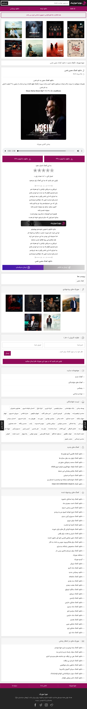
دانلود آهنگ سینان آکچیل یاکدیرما (70, 669)
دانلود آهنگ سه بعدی (75, 581)
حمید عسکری (70, 419)
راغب (30, 424)
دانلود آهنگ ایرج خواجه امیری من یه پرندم (68, 512)
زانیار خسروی (22, 419)
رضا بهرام (24, 434)
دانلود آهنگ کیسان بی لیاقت (72, 661)
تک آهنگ (72, 9)
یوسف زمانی (80, 408)
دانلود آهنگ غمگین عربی (74, 624)
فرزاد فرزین (48, 408)
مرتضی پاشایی (50, 424)
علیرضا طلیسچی (45, 434)
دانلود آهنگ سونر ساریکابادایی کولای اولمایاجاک (66, 673)
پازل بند (43, 429)
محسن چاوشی (62, 424)
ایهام (5, 413)
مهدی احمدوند (39, 424)
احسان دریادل (11, 419)
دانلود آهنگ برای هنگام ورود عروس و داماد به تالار (65, 542)
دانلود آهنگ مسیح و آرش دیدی (72, 516)
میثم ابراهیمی (58, 408)
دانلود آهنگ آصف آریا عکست (73, 525)
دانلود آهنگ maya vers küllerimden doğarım (67, 484)
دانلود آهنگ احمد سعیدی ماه (72, 503)
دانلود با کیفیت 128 (21, 159)
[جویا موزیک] (78, 3)
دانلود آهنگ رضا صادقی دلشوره (72, 499)
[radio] (52, 170)
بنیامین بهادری (49, 419)
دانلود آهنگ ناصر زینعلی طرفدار (72, 678)
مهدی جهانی (33, 434)
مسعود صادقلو (56, 434)
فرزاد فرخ (39, 408)
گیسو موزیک (78, 559)
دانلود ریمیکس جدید (75, 572)
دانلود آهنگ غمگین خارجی (73, 602)
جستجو (4, 3)
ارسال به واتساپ (21, 267)
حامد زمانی (60, 419)
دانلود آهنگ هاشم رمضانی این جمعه (70, 471)
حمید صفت (15, 434)
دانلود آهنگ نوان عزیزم (74, 520)
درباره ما (14, 686)
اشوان (8, 434)
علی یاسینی (35, 429)
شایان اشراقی (72, 429)
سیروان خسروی (13, 413)
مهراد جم (7, 429)
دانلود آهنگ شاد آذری (75, 568)
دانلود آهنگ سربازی (76, 594)
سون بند (40, 419)
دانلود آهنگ (50, 80)
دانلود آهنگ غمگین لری (74, 628)
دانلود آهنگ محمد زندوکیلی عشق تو (70, 462)
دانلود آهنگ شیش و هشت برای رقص (70, 533)
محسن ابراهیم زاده (78, 413)
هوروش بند (31, 419)
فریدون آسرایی (57, 413)
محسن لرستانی (79, 439)
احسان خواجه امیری (28, 408)
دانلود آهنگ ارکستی (76, 598)
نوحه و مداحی (77, 394)
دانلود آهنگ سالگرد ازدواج (73, 589)
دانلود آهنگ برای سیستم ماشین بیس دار (69, 551)
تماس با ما (43, 686)
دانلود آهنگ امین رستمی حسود (72, 508)
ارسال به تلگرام (62, 267)
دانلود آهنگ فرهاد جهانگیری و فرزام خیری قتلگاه (66, 467)
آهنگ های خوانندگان (75, 382)
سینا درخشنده (52, 429)
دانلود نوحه (43, 9)
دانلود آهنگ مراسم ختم (74, 611)
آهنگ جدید (71, 63)
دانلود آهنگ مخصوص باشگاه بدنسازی (69, 546)
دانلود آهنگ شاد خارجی (74, 615)
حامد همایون (12, 424)
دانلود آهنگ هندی (76, 620)
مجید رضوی (68, 439)
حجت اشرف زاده (79, 434)
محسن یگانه (23, 424)
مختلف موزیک (77, 555)
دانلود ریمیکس (14, 9)
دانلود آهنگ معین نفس (73, 70)
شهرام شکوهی (35, 413)
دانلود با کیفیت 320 (63, 159)
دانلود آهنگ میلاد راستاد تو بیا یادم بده (69, 652)
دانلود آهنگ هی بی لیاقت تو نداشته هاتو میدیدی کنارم (64, 656)
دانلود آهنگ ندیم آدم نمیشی (73, 475)
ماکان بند (81, 429)
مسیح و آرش (16, 429)
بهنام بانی (67, 413)
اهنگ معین (80, 281)
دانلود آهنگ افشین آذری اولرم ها (71, 454)
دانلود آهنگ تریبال (76, 564)
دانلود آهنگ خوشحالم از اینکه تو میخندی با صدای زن (64, 480)
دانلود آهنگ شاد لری (75, 632)
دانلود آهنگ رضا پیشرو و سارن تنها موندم (68, 648)
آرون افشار (62, 429)
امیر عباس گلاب (46, 413)
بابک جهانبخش (69, 408)
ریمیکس (79, 388)
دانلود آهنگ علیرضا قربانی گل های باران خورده (67, 529)
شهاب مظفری (68, 434)
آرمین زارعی (26, 429)
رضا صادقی (72, 424)
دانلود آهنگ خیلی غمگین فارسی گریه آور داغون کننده (65, 538)
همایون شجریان (15, 408)
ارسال (7, 353)
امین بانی (81, 424)
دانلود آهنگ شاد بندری (74, 607)
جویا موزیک (80, 63)
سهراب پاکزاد (80, 419)
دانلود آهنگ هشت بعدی (74, 585)
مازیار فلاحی (24, 413)
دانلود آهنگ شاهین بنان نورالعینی (71, 665)
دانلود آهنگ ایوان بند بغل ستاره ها (70, 458)
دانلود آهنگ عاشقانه (75, 577)
